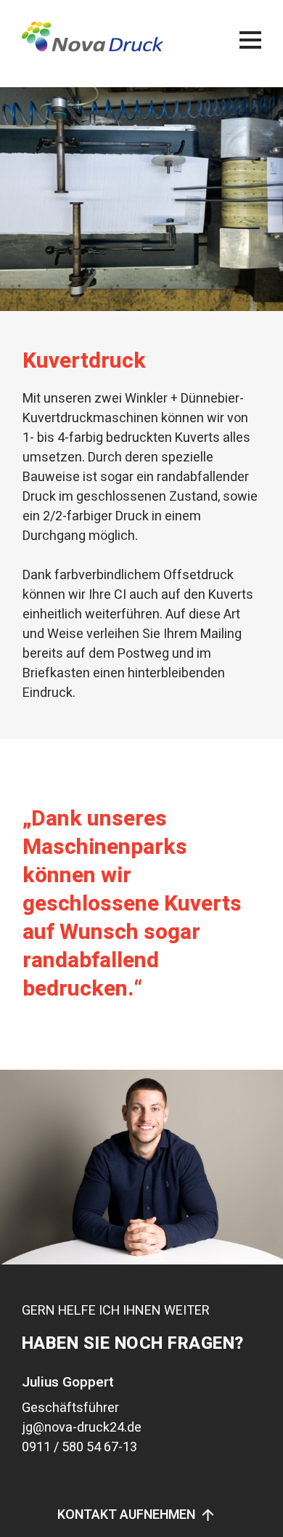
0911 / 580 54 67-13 (79, 1447)
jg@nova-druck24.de (82, 1427)
